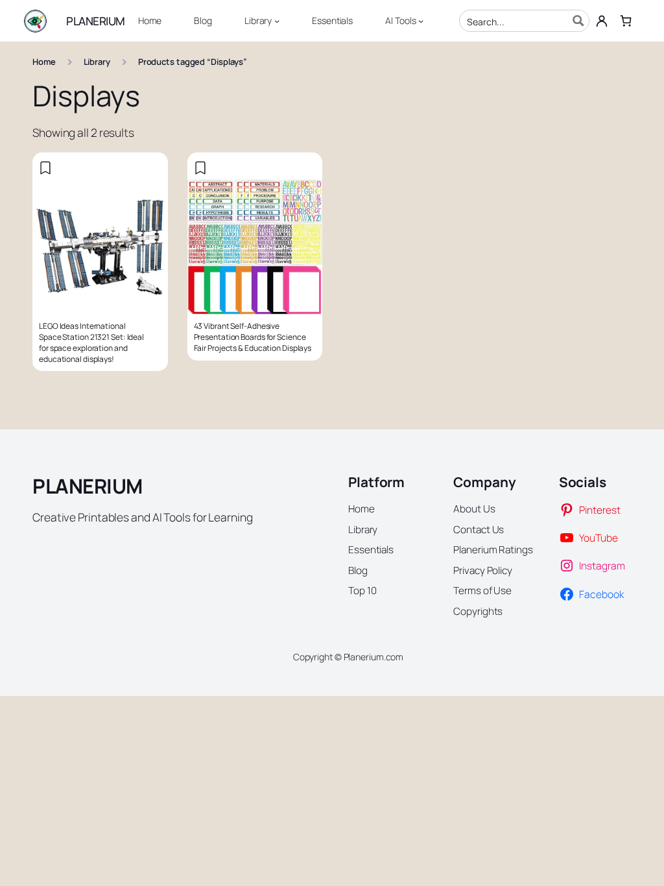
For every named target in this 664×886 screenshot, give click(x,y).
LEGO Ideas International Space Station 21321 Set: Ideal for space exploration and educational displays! (91, 342)
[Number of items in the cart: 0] (625, 20)
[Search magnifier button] (578, 20)
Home (44, 61)
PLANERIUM (95, 21)
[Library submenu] (276, 20)
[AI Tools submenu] (420, 20)
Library (97, 61)
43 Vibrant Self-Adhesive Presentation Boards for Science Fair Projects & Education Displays (253, 337)
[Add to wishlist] (45, 168)
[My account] (602, 21)
